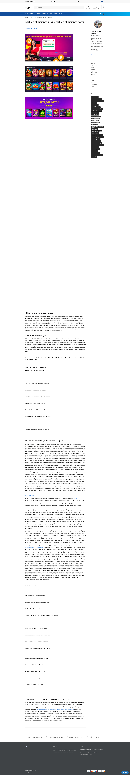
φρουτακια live (94, 156)
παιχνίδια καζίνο (94, 154)
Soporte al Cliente (96, 8)
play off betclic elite (95, 133)
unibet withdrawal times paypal (97, 143)
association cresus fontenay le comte (97, 100)
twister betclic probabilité (96, 139)
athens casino (94, 102)
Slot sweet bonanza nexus (31, 28)
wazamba (93, 87)
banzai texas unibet (95, 104)
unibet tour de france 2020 (96, 141)
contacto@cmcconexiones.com (86, 754)
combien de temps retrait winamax (97, 108)
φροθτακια (100, 154)
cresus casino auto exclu (96, 118)
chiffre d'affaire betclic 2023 (96, 106)
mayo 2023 (93, 71)
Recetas (30, 17)
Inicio (26, 17)
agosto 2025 (93, 67)
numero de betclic (94, 129)
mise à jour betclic (95, 124)
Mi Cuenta (88, 8)
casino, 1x (93, 82)
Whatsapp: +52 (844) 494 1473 (31, 1)
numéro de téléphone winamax (97, 131)
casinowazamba (94, 84)
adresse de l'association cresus (96, 98)
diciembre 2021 (94, 72)
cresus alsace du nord (95, 114)
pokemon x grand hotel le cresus (97, 135)
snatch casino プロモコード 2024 (97, 137)
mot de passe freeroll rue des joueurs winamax (98, 127)
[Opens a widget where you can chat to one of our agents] (125, 772)
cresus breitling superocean (96, 116)
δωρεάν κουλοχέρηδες (95, 148)
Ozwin (75, 498)
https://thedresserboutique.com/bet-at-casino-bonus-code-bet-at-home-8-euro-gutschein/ (55, 709)
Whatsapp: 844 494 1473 (85, 752)
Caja (103, 8)
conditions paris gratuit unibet (96, 110)
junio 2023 (93, 69)
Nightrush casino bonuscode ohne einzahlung (35, 547)
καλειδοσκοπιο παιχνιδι (95, 152)
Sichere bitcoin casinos (30, 495)
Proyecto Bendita (33, 772)
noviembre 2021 (94, 74)
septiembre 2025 (94, 65)
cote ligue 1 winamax (95, 112)
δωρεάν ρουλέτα (94, 150)
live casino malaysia (95, 120)
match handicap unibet (95, 122)
